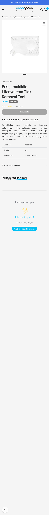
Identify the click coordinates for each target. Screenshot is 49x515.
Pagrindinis (5, 17)
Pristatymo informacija (11, 165)
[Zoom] (44, 23)
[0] (45, 9)
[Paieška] (41, 9)
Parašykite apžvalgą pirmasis (24, 229)
